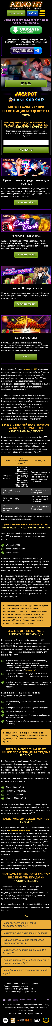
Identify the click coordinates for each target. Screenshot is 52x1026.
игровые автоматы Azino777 (21, 830)
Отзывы (7, 983)
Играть (26, 83)
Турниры (34, 983)
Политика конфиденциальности (18, 988)
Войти (32, 13)
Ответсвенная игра (12, 991)
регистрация (16, 13)
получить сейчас (26, 202)
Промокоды (30, 670)
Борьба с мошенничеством (16, 986)
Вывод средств (21, 983)
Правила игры (30, 991)
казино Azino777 (30, 369)
